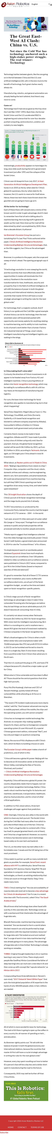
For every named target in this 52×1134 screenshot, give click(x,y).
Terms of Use (37, 1127)
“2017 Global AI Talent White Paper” (28, 979)
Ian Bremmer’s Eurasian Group (16, 235)
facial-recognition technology (26, 384)
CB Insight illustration (17, 494)
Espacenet (16, 553)
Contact (22, 1127)
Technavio (35, 450)
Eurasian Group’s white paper (19, 749)
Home (11, 1127)
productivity (20, 165)
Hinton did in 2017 (11, 970)
